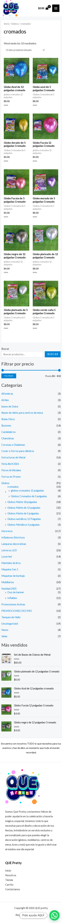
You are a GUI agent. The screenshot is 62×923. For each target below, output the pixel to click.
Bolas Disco (8, 419)
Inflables (12, 598)
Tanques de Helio (10, 617)
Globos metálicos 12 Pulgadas (24, 518)
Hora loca (6, 531)
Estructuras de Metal (13, 457)
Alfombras (7, 393)
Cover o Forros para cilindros (17, 451)
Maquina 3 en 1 (9, 569)
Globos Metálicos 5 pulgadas (23, 524)
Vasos (4, 629)
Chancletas (7, 438)
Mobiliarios (7, 582)
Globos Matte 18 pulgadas (22, 501)
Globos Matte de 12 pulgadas (23, 507)
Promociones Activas (13, 604)
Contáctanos (12, 889)
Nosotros (10, 875)
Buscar (5, 348)
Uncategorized (9, 623)
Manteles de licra (10, 562)
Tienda (9, 879)
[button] (54, 915)
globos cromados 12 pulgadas (27, 490)
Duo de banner (15, 592)
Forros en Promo (11, 476)
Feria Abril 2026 (10, 463)
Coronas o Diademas (13, 444)
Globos (5, 483)
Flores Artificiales (11, 470)
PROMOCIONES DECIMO (16, 610)
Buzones (6, 425)
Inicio (6, 23)
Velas (4, 636)
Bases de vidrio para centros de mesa (22, 412)
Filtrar (8, 376)
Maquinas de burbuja (13, 575)
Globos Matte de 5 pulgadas (23, 513)
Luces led (6, 556)
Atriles (5, 400)
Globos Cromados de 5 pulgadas (29, 496)
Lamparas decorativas (13, 543)
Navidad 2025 (9, 588)
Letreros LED (9, 550)
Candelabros (8, 431)
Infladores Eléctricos (13, 537)
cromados (13, 486)
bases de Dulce (9, 406)
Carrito (9, 884)
